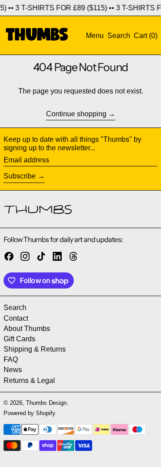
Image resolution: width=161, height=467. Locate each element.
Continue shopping (76, 114)
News (13, 370)
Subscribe (20, 176)
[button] (118, 35)
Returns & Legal (29, 380)
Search (15, 307)
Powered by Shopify (29, 413)
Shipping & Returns (35, 349)
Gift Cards (19, 339)
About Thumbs (27, 328)
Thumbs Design (46, 402)
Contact (16, 318)
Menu (95, 35)
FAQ (11, 359)
